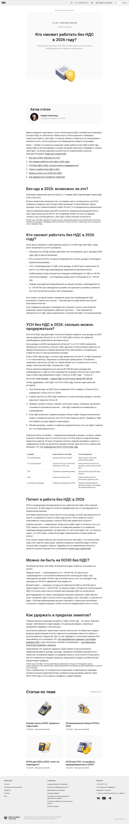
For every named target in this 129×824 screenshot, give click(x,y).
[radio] (115, 2)
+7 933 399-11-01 (101, 784)
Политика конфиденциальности (57, 787)
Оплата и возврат (53, 806)
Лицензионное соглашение (56, 790)
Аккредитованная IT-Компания (57, 784)
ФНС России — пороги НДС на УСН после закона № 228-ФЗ (64, 378)
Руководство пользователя (13, 787)
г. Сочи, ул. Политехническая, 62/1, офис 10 (110, 793)
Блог (5, 796)
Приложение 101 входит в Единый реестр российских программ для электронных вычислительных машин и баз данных (42, 817)
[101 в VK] (98, 798)
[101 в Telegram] (110, 798)
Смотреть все (96, 692)
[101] (3, 3)
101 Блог (55, 23)
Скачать (7, 784)
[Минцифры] (12, 818)
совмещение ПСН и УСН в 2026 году (61, 447)
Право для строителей (68, 23)
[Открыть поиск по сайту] (71, 2)
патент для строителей (80, 548)
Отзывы (6, 793)
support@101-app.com (103, 790)
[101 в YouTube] (104, 798)
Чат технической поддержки (105, 787)
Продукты (7, 790)
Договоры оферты (53, 793)
